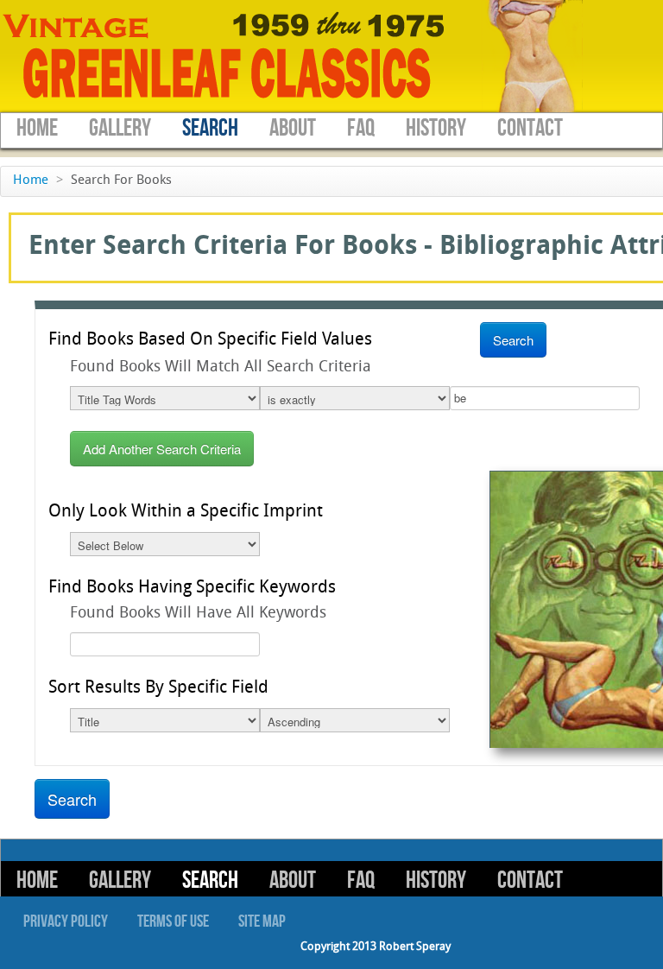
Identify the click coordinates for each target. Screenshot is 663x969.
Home (37, 128)
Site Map (262, 921)
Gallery (120, 128)
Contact (530, 128)
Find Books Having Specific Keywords (192, 588)
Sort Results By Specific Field (158, 688)
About (292, 128)
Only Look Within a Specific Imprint (185, 512)
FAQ (361, 128)
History (436, 128)
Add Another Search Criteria (162, 449)
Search (210, 128)
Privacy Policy (65, 921)
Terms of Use (173, 921)
